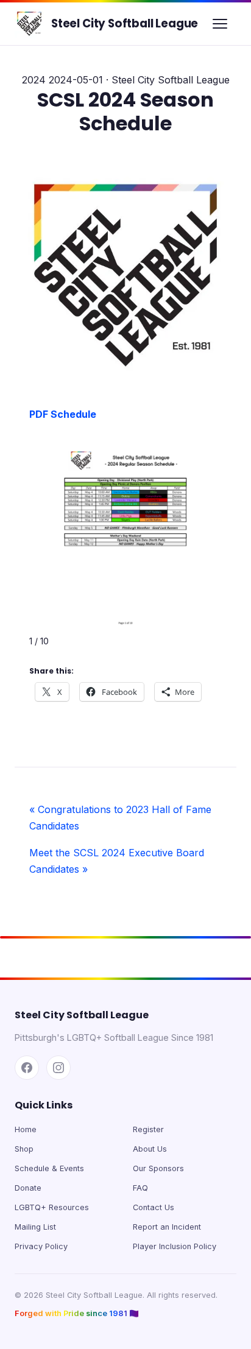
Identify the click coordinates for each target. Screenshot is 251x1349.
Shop (24, 1149)
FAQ (140, 1187)
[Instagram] (58, 1067)
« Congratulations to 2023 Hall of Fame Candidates (120, 817)
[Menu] (220, 23)
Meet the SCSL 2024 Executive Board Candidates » (116, 861)
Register (148, 1129)
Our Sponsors (158, 1168)
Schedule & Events (49, 1168)
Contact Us (153, 1207)
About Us (150, 1149)
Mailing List (35, 1226)
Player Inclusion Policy (174, 1246)
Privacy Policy (41, 1246)
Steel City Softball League (124, 23)
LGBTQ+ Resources (52, 1207)
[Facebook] (27, 1067)
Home (26, 1129)
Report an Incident (167, 1226)
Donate (28, 1187)
